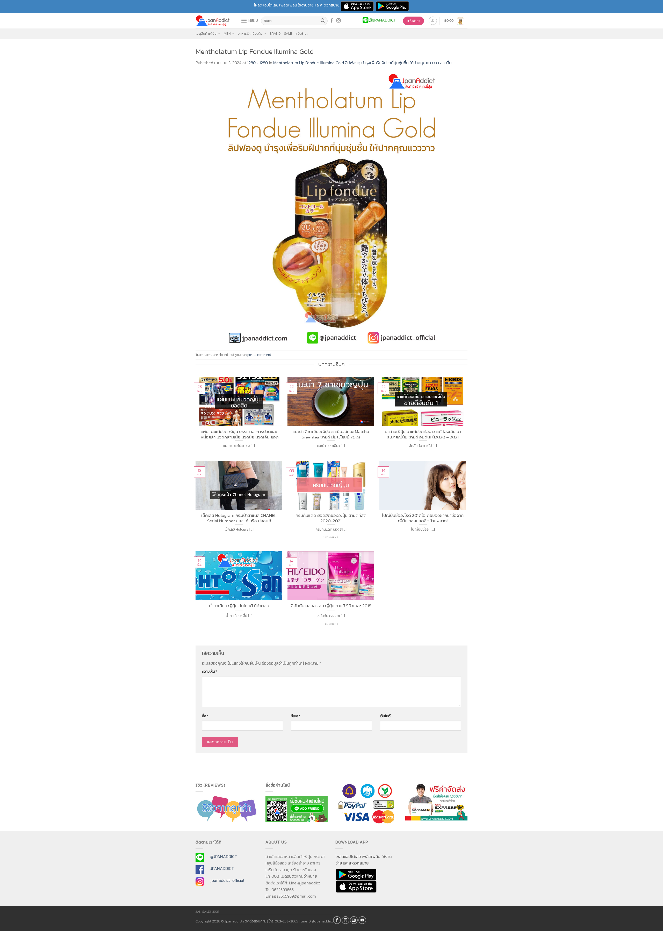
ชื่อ (205, 716)
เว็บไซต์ (385, 716)
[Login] (433, 21)
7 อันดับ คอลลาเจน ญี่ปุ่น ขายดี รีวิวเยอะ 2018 (331, 606)
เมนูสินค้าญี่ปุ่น (206, 33)
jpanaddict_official (227, 880)
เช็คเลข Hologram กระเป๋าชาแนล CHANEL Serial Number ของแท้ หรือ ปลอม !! (239, 517)
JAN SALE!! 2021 (207, 911)
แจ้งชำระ (302, 33)
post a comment (259, 354)
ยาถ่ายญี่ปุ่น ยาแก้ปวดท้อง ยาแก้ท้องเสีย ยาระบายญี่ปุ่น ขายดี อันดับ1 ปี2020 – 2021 (423, 433)
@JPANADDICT (223, 856)
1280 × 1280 (257, 63)
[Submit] (323, 21)
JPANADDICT (222, 868)
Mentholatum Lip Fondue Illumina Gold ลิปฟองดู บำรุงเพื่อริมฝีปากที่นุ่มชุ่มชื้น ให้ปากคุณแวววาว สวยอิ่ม (362, 63)
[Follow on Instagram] (338, 20)
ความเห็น (209, 671)
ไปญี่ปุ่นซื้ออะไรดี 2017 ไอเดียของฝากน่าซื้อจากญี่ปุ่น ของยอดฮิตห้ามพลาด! (423, 517)
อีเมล (295, 716)
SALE (288, 33)
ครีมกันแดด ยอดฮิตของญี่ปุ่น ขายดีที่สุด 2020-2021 (331, 517)
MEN (227, 33)
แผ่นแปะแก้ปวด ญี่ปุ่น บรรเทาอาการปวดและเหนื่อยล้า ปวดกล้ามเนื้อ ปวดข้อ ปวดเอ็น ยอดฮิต (239, 433)
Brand (275, 33)
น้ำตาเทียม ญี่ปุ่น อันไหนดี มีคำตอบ (239, 606)
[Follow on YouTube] (362, 920)
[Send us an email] (354, 920)
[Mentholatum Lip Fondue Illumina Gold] (331, 207)
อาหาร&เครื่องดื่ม (250, 33)
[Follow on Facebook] (332, 20)
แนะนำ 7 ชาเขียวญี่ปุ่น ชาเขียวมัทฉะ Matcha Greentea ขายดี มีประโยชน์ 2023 (331, 433)
